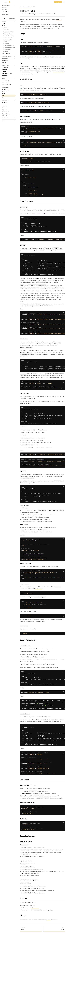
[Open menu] (63, 2)
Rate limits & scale (7, 73)
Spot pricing (5, 80)
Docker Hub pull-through (7, 40)
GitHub (32, 905)
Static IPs (6, 29)
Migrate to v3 (5, 110)
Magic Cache (5, 58)
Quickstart (4, 9)
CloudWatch (4, 91)
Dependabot (6, 43)
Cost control (5, 82)
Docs (21, 7)
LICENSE (49, 919)
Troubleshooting (6, 114)
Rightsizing (5, 60)
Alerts (3, 93)
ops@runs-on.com (35, 907)
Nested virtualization (9, 47)
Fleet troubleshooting (58, 72)
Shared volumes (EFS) (8, 35)
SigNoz (3, 97)
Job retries (5, 75)
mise (22, 88)
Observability (5, 87)
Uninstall (4, 116)
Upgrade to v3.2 (6, 112)
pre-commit (38, 588)
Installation (5, 14)
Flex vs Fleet (5, 11)
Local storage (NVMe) (8, 31)
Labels (3, 23)
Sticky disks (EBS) (8, 37)
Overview (4, 7)
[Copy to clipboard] (63, 46)
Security (4, 71)
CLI (3, 95)
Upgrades (4, 108)
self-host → (58, 1)
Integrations (5, 100)
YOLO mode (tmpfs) (7, 33)
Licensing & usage (6, 84)
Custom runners (6, 53)
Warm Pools (4, 62)
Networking (4, 69)
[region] (42, 130)
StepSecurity (5, 102)
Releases (54, 119)
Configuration (5, 118)
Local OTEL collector (8, 45)
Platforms (4, 25)
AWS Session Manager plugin (39, 213)
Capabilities (5, 28)
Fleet (8, 18)
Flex (3, 16)
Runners (4, 21)
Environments (5, 67)
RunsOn (58, 19)
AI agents (5, 51)
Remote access (6, 49)
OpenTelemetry (5, 89)
